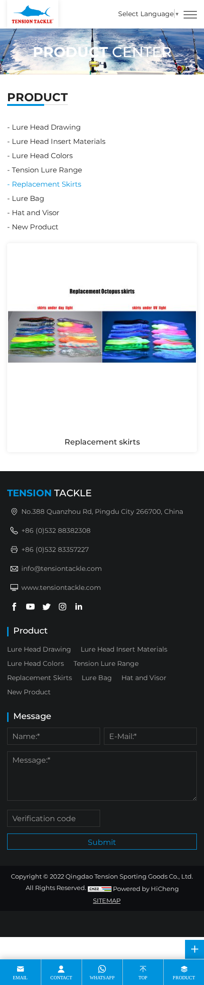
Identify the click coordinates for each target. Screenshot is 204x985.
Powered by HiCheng (146, 888)
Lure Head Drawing (46, 127)
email (20, 977)
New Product (35, 226)
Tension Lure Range (47, 169)
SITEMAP (107, 900)
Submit (102, 842)
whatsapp (102, 977)
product (184, 977)
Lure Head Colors (42, 155)
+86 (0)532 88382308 (56, 530)
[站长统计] (99, 888)
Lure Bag (28, 198)
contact (61, 977)
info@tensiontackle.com (61, 568)
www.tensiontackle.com (61, 587)
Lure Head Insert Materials (58, 141)
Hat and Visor (35, 212)
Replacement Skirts (46, 184)
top (143, 977)
